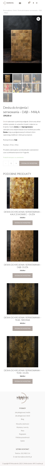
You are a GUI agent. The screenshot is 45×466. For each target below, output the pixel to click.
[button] (20, 3)
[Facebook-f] (33, 3)
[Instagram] (36, 3)
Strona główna (7, 10)
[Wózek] (29, 3)
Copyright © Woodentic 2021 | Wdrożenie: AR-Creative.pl (22, 463)
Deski (15, 10)
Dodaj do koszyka (29, 163)
